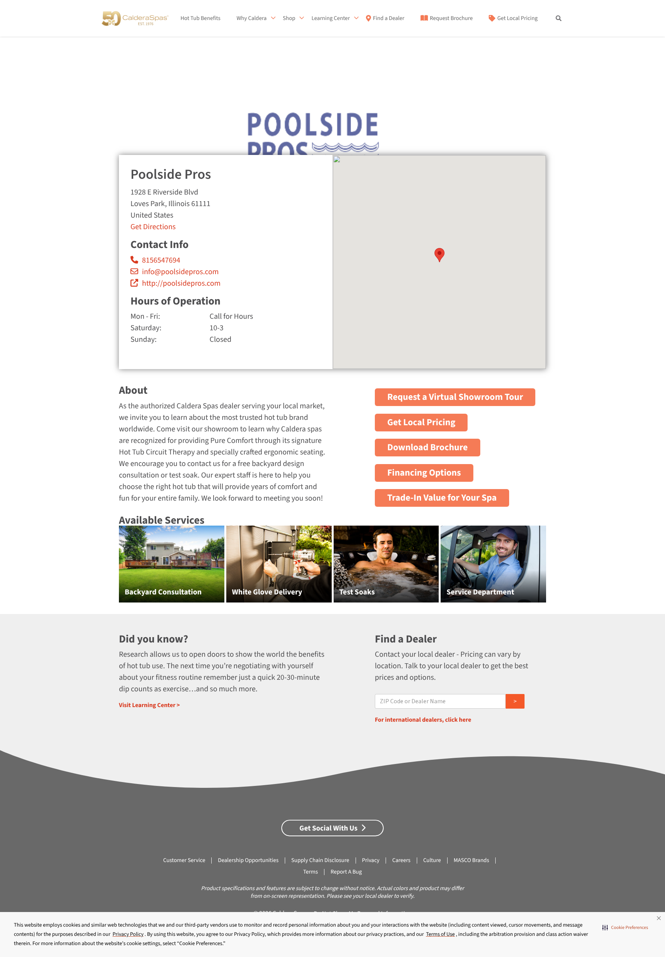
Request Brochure (451, 18)
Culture (432, 860)
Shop (289, 18)
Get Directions (152, 226)
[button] (625, 927)
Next (563, 568)
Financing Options (424, 472)
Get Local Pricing (517, 18)
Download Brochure (427, 447)
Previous (101, 568)
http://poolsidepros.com (181, 283)
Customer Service (184, 860)
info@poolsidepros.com (180, 271)
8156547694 (161, 260)
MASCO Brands (471, 860)
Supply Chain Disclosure (320, 860)
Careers (401, 860)
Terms (310, 872)
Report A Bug (346, 872)
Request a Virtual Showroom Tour (455, 397)
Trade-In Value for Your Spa (442, 497)
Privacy (371, 860)
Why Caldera (252, 18)
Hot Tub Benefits (200, 18)
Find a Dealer (388, 18)
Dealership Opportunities (248, 860)
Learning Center (330, 18)
